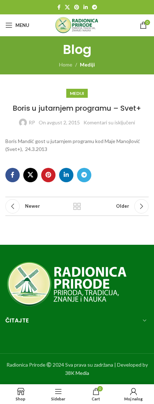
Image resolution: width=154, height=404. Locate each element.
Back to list (77, 206)
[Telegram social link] (94, 7)
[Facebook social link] (59, 7)
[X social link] (67, 7)
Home (65, 64)
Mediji (87, 64)
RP (32, 122)
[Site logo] (77, 25)
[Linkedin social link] (85, 7)
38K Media (77, 373)
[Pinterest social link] (76, 7)
